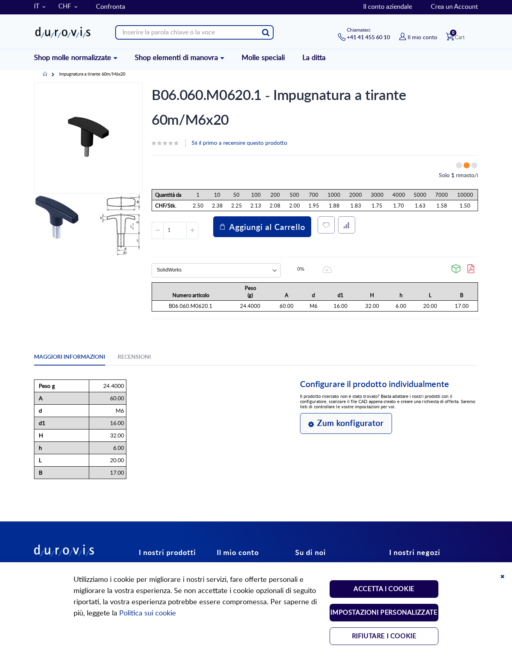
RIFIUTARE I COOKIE (384, 636)
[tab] (75, 358)
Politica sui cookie (147, 613)
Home (45, 74)
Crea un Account (454, 7)
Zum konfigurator (350, 423)
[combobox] (194, 32)
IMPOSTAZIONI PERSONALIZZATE (383, 612)
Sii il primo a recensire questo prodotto (239, 143)
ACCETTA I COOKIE (384, 589)
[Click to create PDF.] (471, 269)
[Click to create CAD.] (456, 269)
